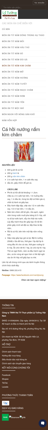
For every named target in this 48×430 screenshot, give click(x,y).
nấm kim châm (19, 176)
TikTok (5, 382)
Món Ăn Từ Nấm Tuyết (14, 83)
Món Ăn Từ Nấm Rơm (13, 96)
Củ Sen (6, 29)
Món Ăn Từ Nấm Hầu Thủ (15, 47)
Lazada (5, 386)
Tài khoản (39, 3)
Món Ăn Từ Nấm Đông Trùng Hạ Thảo (23, 35)
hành (15, 173)
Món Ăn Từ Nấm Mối (13, 41)
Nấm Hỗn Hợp (9, 120)
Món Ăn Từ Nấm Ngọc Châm (17, 90)
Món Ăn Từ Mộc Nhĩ (13, 108)
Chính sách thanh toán (11, 351)
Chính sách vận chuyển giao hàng (16, 363)
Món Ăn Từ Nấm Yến (13, 102)
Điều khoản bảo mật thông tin (14, 359)
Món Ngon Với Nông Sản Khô (18, 114)
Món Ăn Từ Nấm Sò (12, 53)
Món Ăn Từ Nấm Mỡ (12, 71)
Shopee (5, 379)
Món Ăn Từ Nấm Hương (15, 77)
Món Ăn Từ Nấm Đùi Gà (14, 59)
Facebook (6, 375)
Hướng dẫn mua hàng (11, 355)
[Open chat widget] (43, 423)
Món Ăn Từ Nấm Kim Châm (16, 65)
